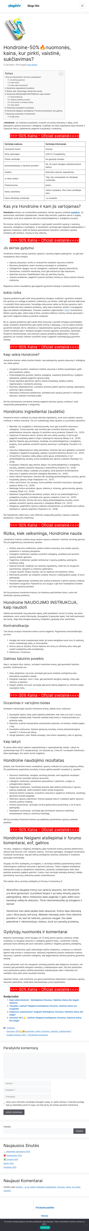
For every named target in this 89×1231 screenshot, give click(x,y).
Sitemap (44, 1216)
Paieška (7, 1127)
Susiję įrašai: (14, 117)
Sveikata (11, 1028)
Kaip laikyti (15, 105)
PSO (67, 310)
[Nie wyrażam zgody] (86, 1225)
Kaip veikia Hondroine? (19, 85)
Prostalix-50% (9, 1167)
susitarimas (45, 1227)
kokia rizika (14, 82)
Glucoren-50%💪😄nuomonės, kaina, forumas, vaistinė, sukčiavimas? (39, 1031)
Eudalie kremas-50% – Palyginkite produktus (27, 1035)
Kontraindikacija (16, 97)
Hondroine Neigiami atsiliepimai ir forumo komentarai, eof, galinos (34, 111)
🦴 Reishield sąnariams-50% (16, 1151)
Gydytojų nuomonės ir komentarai (20, 114)
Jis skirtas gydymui (17, 80)
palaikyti (75, 212)
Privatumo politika (45, 1207)
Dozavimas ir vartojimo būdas (22, 102)
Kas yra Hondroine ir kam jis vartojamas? (23, 77)
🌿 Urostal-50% (10, 1159)
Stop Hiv (33, 6)
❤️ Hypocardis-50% (12, 1155)
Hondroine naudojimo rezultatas (20, 108)
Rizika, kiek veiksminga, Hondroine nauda (24, 91)
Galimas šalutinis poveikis (20, 100)
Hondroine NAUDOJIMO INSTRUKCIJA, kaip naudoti (28, 94)
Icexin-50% (8, 1163)
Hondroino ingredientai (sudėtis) (20, 88)
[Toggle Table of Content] (59, 74)
